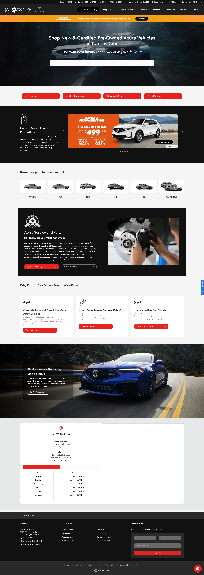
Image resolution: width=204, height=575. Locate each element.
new (34, 321)
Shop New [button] (107, 10)
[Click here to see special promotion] (102, 19)
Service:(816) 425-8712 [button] (33, 541)
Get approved (67, 537)
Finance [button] (156, 10)
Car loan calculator (104, 537)
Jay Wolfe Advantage (34, 267)
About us (100, 530)
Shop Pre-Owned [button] (125, 10)
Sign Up (158, 553)
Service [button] (183, 10)
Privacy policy (67, 541)
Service (80, 467)
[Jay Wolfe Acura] (24, 10)
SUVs (37, 140)
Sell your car (101, 533)
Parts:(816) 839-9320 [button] (32, 544)
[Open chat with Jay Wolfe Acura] (198, 569)
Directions (66, 533)
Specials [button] (143, 10)
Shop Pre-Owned (76, 96)
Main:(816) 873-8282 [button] (32, 538)
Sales (42, 467)
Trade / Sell (171, 10)
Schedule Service (117, 96)
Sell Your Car (156, 96)
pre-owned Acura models (49, 321)
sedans (28, 140)
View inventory (67, 530)
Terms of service (103, 541)
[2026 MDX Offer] (123, 131)
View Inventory (31, 330)
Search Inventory (90, 10)
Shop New (32, 96)
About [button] (195, 10)
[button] (133, 2)
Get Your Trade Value (145, 326)
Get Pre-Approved (37, 392)
